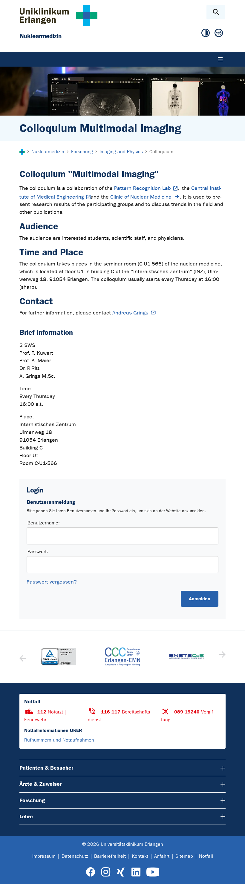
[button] (222, 656)
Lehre (26, 816)
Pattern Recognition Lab (142, 188)
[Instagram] (105, 872)
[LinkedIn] (135, 872)
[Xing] (120, 872)
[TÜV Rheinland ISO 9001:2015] (58, 656)
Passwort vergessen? (52, 582)
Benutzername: (43, 523)
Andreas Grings (130, 313)
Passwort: (37, 551)
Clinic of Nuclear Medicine (141, 197)
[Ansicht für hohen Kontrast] (205, 33)
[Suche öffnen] (215, 12)
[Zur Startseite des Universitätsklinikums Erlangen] (58, 15)
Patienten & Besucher (46, 768)
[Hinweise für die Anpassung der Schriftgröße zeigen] (219, 33)
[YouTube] (152, 872)
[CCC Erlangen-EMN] (122, 656)
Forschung (32, 800)
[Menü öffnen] (220, 59)
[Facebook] (90, 872)
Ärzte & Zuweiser (40, 784)
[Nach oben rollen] (236, 874)
